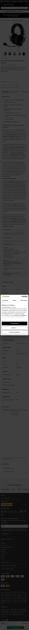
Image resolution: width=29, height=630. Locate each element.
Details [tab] (14, 300)
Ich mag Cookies (14, 323)
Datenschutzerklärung (20, 315)
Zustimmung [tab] (5, 300)
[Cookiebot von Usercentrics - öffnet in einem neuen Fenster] (21, 297)
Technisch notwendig (15, 332)
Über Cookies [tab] (24, 300)
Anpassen (13, 327)
